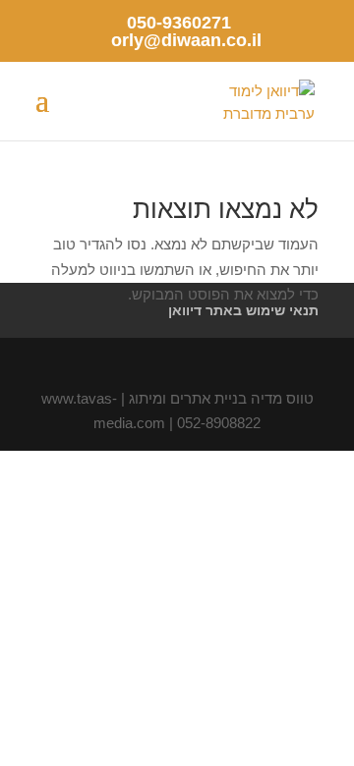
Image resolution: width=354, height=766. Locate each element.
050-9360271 (179, 22)
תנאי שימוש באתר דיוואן (243, 310)
